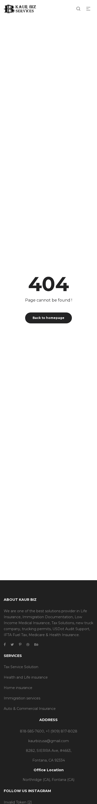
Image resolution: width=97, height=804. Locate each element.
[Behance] (36, 644)
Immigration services (22, 698)
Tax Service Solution (21, 667)
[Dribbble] (27, 644)
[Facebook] (5, 644)
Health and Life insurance (26, 677)
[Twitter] (12, 644)
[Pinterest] (20, 644)
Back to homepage (48, 318)
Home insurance (18, 688)
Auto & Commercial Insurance (30, 708)
